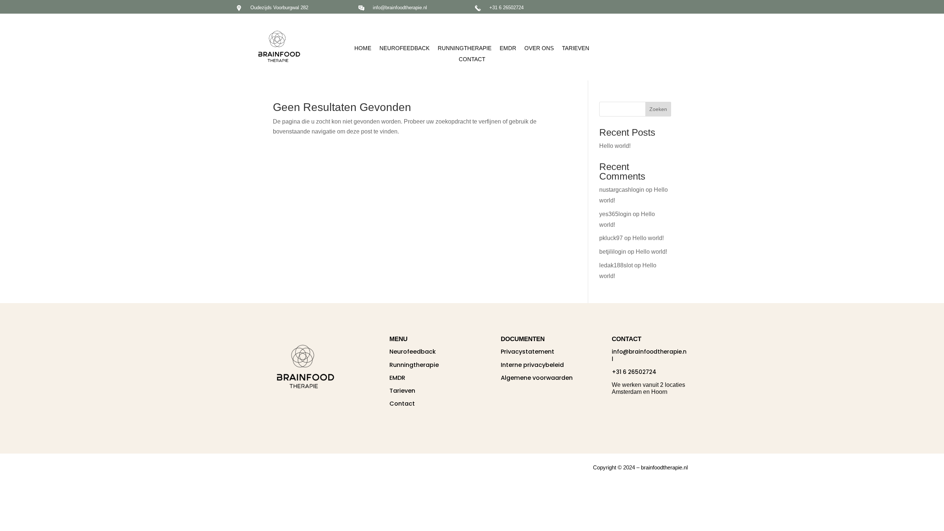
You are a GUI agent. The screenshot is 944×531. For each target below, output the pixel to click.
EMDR (508, 48)
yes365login (615, 214)
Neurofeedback (404, 48)
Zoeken (658, 109)
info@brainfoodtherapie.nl (400, 7)
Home (362, 48)
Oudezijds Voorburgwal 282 (279, 7)
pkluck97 (611, 238)
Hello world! (615, 146)
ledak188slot (616, 265)
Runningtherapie (465, 48)
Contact (472, 59)
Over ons (539, 48)
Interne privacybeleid (532, 365)
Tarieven (575, 48)
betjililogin (612, 252)
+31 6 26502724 (506, 7)
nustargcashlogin (621, 190)
